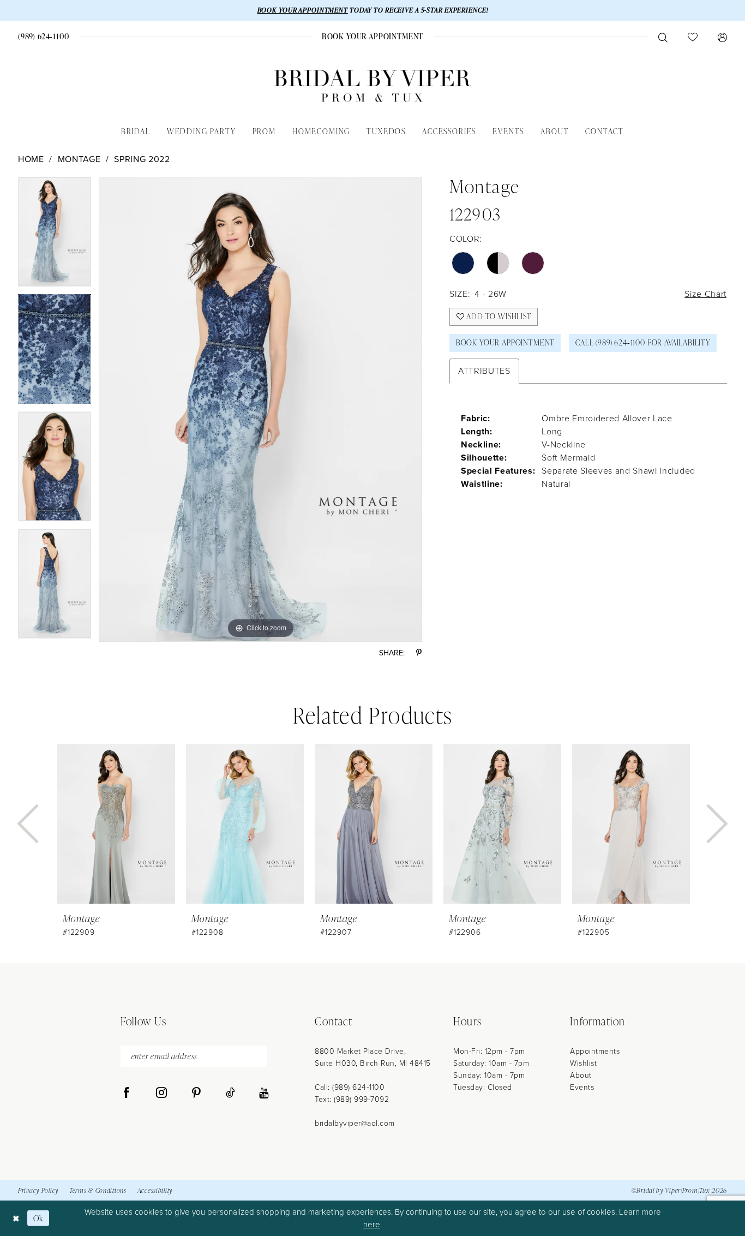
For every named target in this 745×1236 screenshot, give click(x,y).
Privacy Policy (38, 1190)
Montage (79, 159)
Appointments (595, 1051)
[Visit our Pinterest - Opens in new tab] (196, 1093)
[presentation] (116, 824)
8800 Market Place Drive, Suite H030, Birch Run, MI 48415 (373, 1057)
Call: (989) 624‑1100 (349, 1087)
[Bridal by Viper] (372, 86)
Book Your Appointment (505, 342)
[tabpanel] (54, 235)
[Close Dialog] (16, 1218)
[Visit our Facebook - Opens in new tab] (127, 1093)
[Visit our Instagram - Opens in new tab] (161, 1093)
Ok (38, 1218)
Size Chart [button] (705, 294)
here (371, 1225)
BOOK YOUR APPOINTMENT (302, 10)
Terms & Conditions (98, 1190)
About (581, 1075)
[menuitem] (44, 36)
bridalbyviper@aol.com (355, 1123)
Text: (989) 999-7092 (352, 1099)
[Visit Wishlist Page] (692, 36)
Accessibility (154, 1190)
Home (31, 159)
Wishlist (583, 1063)
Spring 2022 (142, 159)
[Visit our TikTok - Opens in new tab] (230, 1093)
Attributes (484, 371)
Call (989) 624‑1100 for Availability (643, 342)
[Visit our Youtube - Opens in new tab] (264, 1093)
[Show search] (662, 36)
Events (582, 1087)
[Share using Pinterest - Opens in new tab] (419, 653)
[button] (722, 36)
